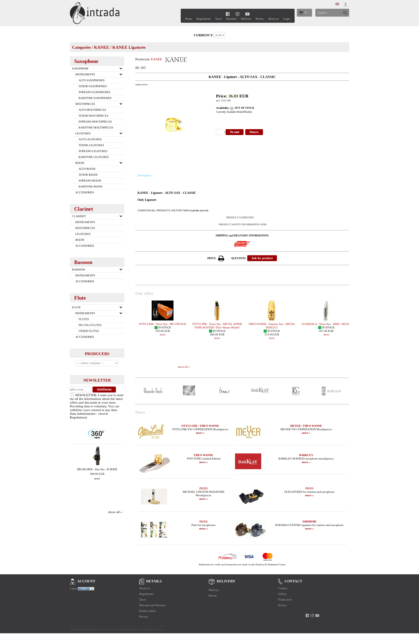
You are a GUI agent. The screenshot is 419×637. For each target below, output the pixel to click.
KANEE (101, 47)
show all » (115, 512)
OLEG (203, 488)
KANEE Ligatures (129, 47)
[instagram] (237, 14)
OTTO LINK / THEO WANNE (200, 425)
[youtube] (247, 14)
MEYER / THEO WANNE (306, 425)
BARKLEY (306, 455)
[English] (337, 4)
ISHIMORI (309, 521)
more (97, 478)
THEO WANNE (203, 455)
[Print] (221, 258)
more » (200, 432)
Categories (81, 47)
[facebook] (228, 14)
